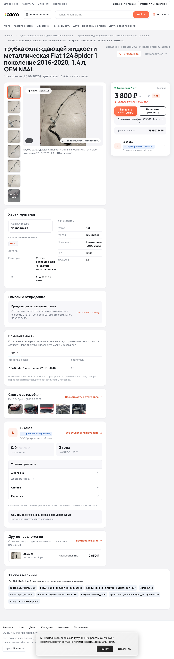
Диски (32, 627)
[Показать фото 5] (14, 151)
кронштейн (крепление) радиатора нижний (134, 594)
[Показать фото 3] (14, 121)
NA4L (13, 243)
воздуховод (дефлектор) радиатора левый (111, 587)
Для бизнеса (11, 3)
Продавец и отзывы (94, 25)
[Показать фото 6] (14, 166)
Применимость (61, 25)
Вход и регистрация (124, 3)
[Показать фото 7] (14, 181)
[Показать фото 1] (14, 92)
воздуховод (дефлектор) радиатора (61, 587)
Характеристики (23, 25)
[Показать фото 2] (14, 107)
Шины (21, 627)
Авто (76, 25)
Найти (141, 14)
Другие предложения (122, 25)
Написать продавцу (88, 312)
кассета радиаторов (21, 594)
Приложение (60, 3)
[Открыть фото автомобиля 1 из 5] (15, 409)
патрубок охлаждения (93, 594)
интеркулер (146, 587)
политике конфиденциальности (94, 641)
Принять (105, 648)
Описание (43, 25)
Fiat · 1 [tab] (14, 352)
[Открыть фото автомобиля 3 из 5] (47, 409)
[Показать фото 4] (14, 136)
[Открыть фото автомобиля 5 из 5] (79, 409)
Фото (7, 25)
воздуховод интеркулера (24, 601)
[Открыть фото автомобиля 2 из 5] (31, 409)
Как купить (28, 3)
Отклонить (124, 648)
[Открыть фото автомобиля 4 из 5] (63, 409)
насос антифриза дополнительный (57, 594)
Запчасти (8, 627)
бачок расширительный (23, 587)
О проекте (44, 3)
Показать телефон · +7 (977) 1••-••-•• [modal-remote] (140, 120)
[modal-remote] (125, 111)
